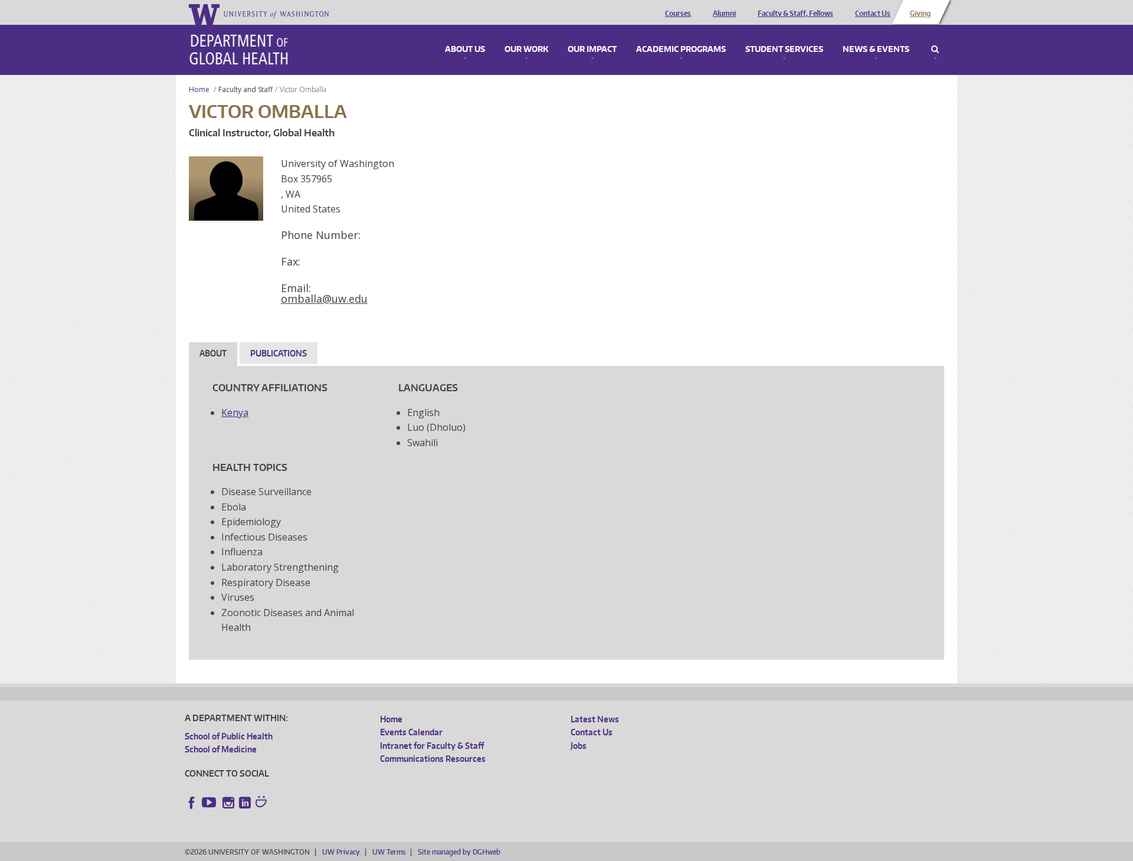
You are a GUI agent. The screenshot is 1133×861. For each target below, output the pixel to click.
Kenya (234, 412)
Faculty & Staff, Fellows (795, 13)
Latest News (595, 719)
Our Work (526, 49)
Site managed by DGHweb (459, 851)
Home (199, 89)
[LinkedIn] (245, 802)
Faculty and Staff (245, 89)
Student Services (784, 49)
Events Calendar (411, 732)
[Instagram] (228, 802)
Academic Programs (681, 49)
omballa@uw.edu (324, 299)
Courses (678, 13)
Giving (920, 13)
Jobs (579, 746)
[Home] (239, 49)
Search (935, 49)
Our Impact (592, 49)
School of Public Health (229, 736)
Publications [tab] (278, 353)
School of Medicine (221, 749)
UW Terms (388, 851)
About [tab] (213, 353)
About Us (465, 49)
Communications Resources (433, 759)
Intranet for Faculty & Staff (432, 746)
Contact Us (872, 13)
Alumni (724, 13)
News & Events (876, 49)
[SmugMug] (263, 803)
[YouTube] (210, 802)
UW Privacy (341, 851)
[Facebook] (192, 802)
